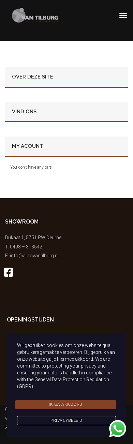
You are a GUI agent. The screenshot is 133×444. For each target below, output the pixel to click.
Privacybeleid (66, 420)
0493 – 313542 (26, 246)
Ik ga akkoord (66, 404)
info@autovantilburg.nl (34, 255)
